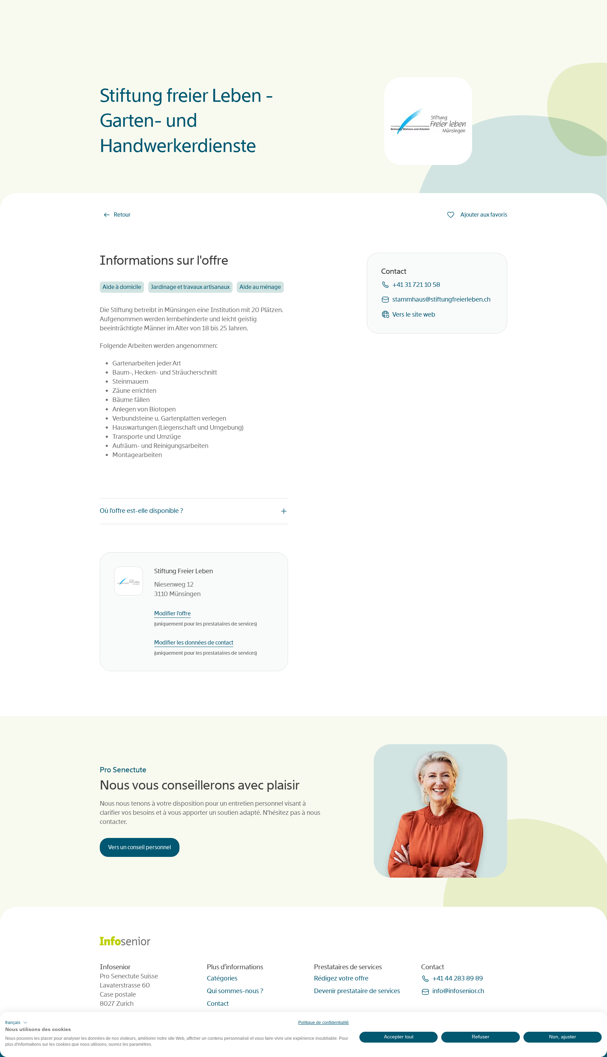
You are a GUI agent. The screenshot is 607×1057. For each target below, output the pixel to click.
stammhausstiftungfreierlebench (441, 299)
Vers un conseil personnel (139, 847)
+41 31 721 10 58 (416, 284)
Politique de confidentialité (323, 1022)
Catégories (222, 978)
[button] (16, 1022)
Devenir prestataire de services (357, 991)
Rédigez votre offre (341, 978)
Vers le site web (413, 314)
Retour (122, 214)
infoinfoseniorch (458, 991)
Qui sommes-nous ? (235, 991)
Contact (218, 1003)
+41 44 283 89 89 (457, 978)
